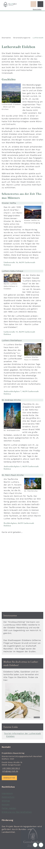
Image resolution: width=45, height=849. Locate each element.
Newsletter (37, 9)
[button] (11, 93)
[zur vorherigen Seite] (36, 845)
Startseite (6, 38)
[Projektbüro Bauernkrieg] (22, 762)
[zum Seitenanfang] (41, 845)
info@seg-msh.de (10, 771)
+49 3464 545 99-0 (11, 768)
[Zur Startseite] (10, 4)
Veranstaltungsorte (21, 38)
